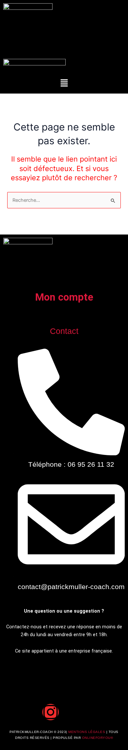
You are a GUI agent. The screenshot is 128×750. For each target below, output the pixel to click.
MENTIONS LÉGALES (87, 732)
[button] (64, 83)
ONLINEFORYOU (96, 738)
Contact (64, 331)
